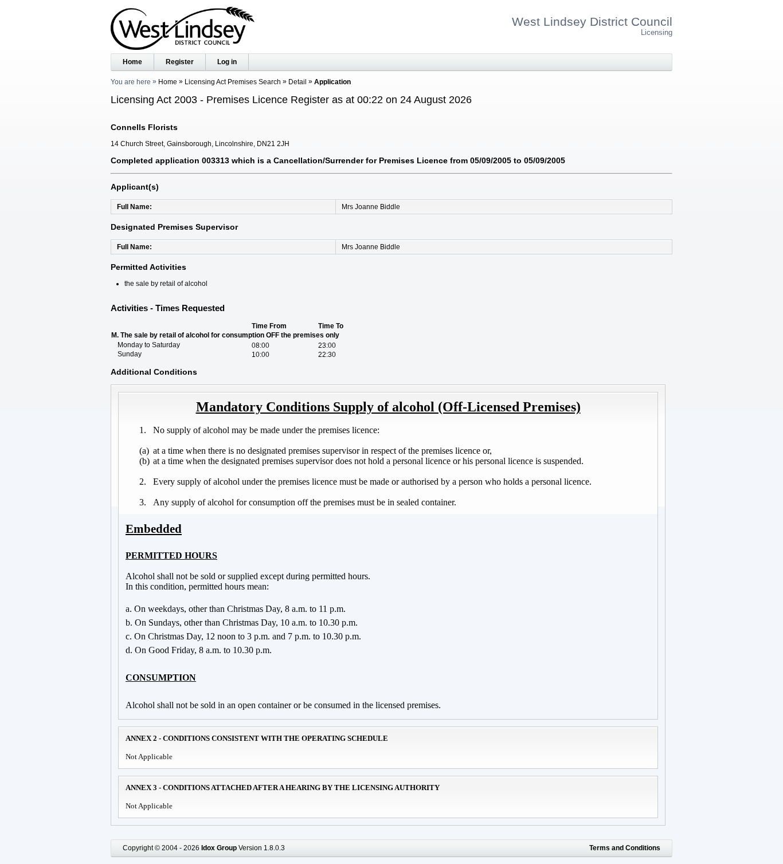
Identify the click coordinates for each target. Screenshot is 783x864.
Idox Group (219, 848)
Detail (297, 82)
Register (180, 62)
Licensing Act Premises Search (233, 82)
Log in (227, 62)
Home (132, 62)
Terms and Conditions (624, 848)
